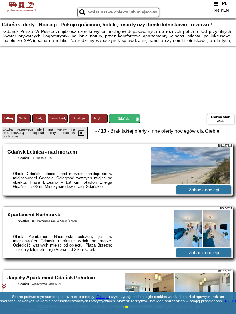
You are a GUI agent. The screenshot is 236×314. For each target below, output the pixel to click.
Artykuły (99, 118)
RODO (230, 301)
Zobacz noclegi (204, 189)
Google (102, 297)
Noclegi (24, 118)
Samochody (57, 118)
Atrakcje (79, 118)
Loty (39, 118)
